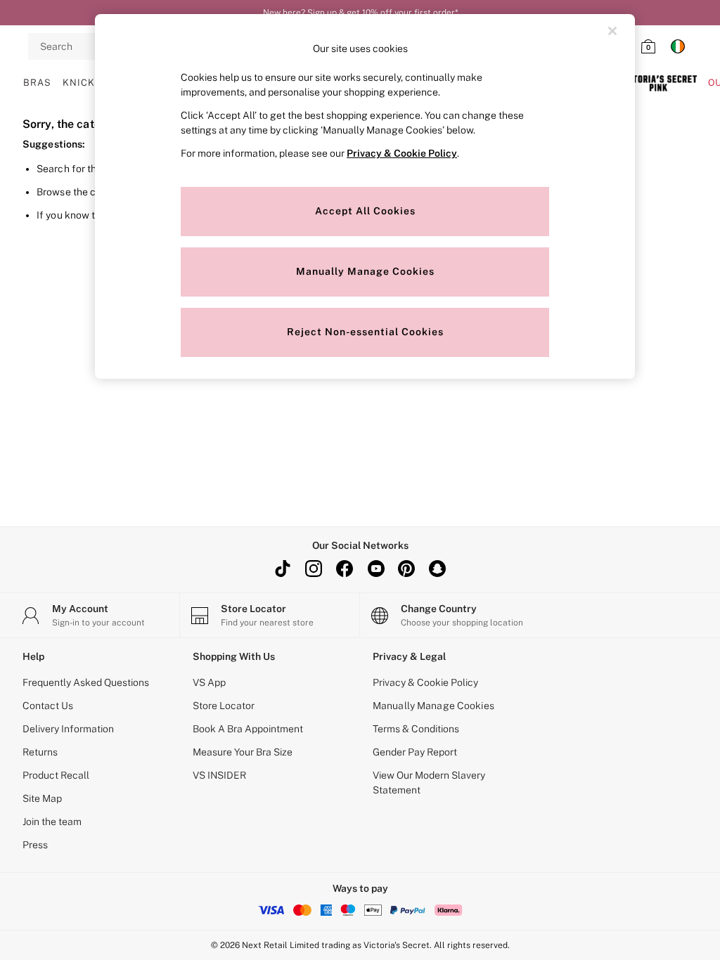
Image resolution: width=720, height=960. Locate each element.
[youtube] (375, 568)
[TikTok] (282, 568)
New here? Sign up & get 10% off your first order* (360, 13)
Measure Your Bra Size (242, 752)
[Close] (612, 30)
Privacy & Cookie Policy (425, 682)
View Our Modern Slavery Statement (429, 783)
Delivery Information (68, 728)
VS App (209, 682)
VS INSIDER (219, 775)
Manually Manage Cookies (433, 705)
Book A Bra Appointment (248, 728)
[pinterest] (406, 568)
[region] (365, 196)
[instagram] (313, 568)
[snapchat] (437, 568)
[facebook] (344, 568)
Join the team (52, 821)
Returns (40, 752)
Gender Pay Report (415, 752)
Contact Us (47, 705)
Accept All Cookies (365, 210)
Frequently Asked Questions (85, 682)
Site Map (42, 798)
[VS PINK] (658, 82)
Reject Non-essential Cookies (365, 331)
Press (35, 844)
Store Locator (224, 705)
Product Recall (55, 775)
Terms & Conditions (416, 728)
